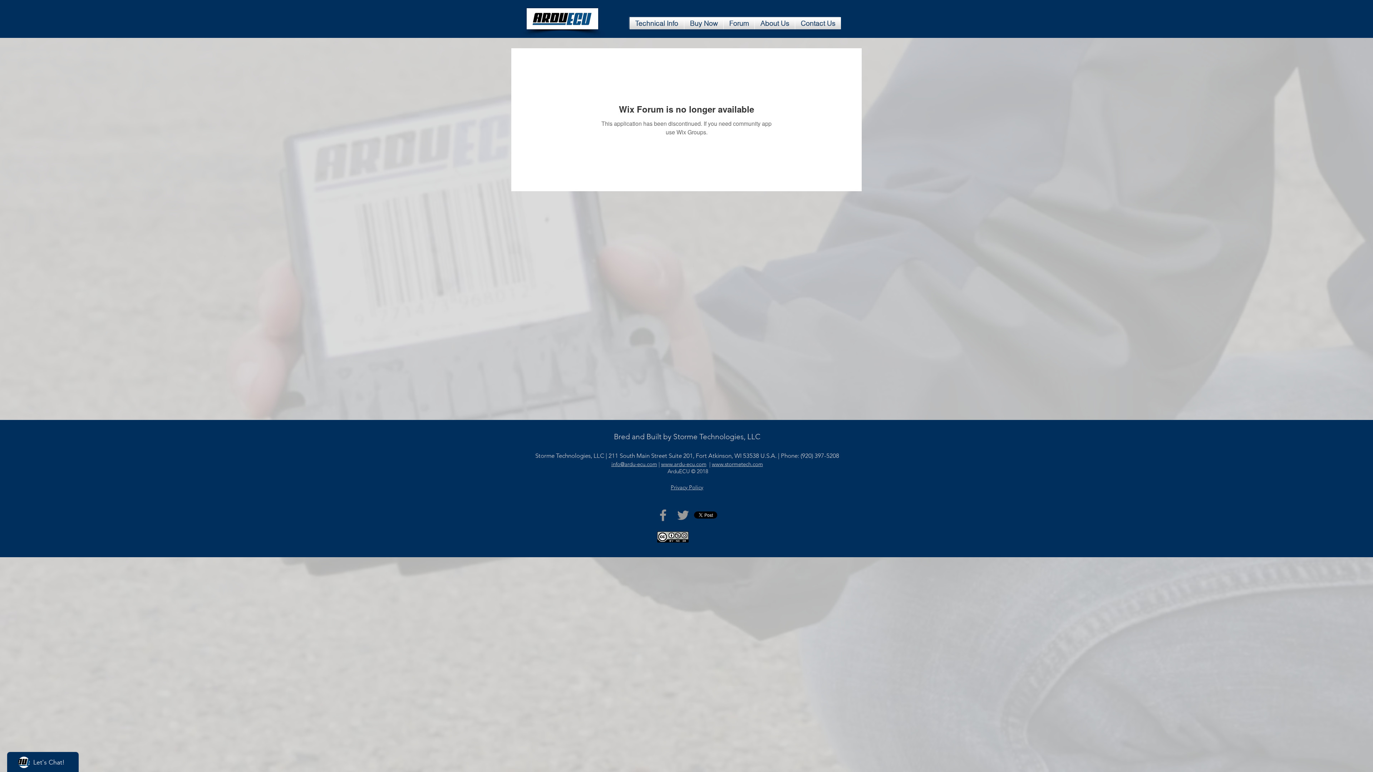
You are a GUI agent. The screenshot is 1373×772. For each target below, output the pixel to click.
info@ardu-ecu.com (634, 464)
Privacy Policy (687, 487)
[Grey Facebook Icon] (663, 515)
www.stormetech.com (737, 464)
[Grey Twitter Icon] (683, 515)
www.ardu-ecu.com (684, 464)
